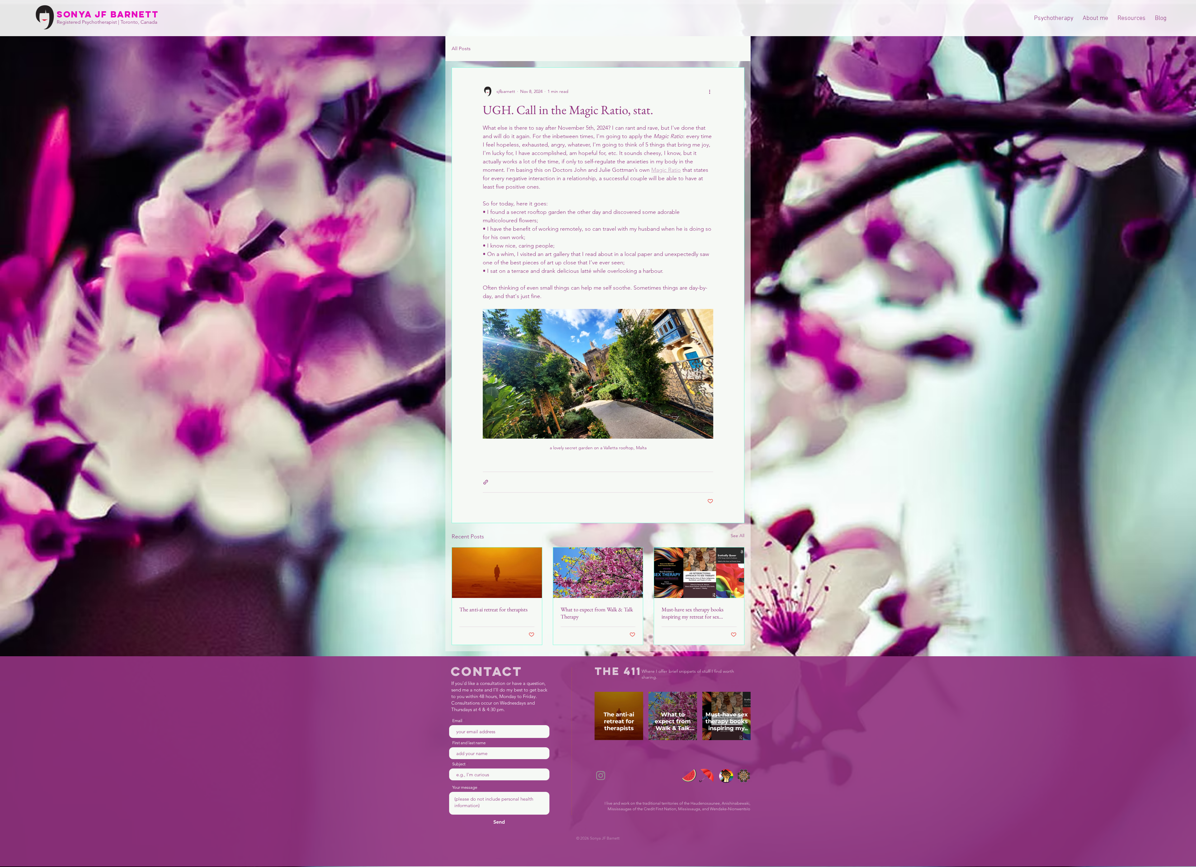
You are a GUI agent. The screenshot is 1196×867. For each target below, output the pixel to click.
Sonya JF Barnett (108, 14)
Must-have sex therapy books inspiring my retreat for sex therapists (693, 613)
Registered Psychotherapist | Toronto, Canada (107, 22)
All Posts (461, 48)
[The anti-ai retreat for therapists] (497, 572)
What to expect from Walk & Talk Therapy (597, 613)
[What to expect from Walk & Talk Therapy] (598, 572)
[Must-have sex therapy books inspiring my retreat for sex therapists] (699, 572)
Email (457, 721)
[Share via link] (486, 482)
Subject (458, 764)
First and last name (469, 743)
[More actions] (709, 91)
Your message (464, 787)
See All (737, 535)
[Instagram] (601, 775)
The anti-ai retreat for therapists (493, 609)
